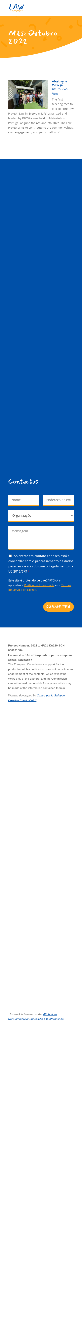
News (55, 93)
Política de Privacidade (39, 585)
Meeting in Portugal (59, 83)
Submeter (58, 607)
